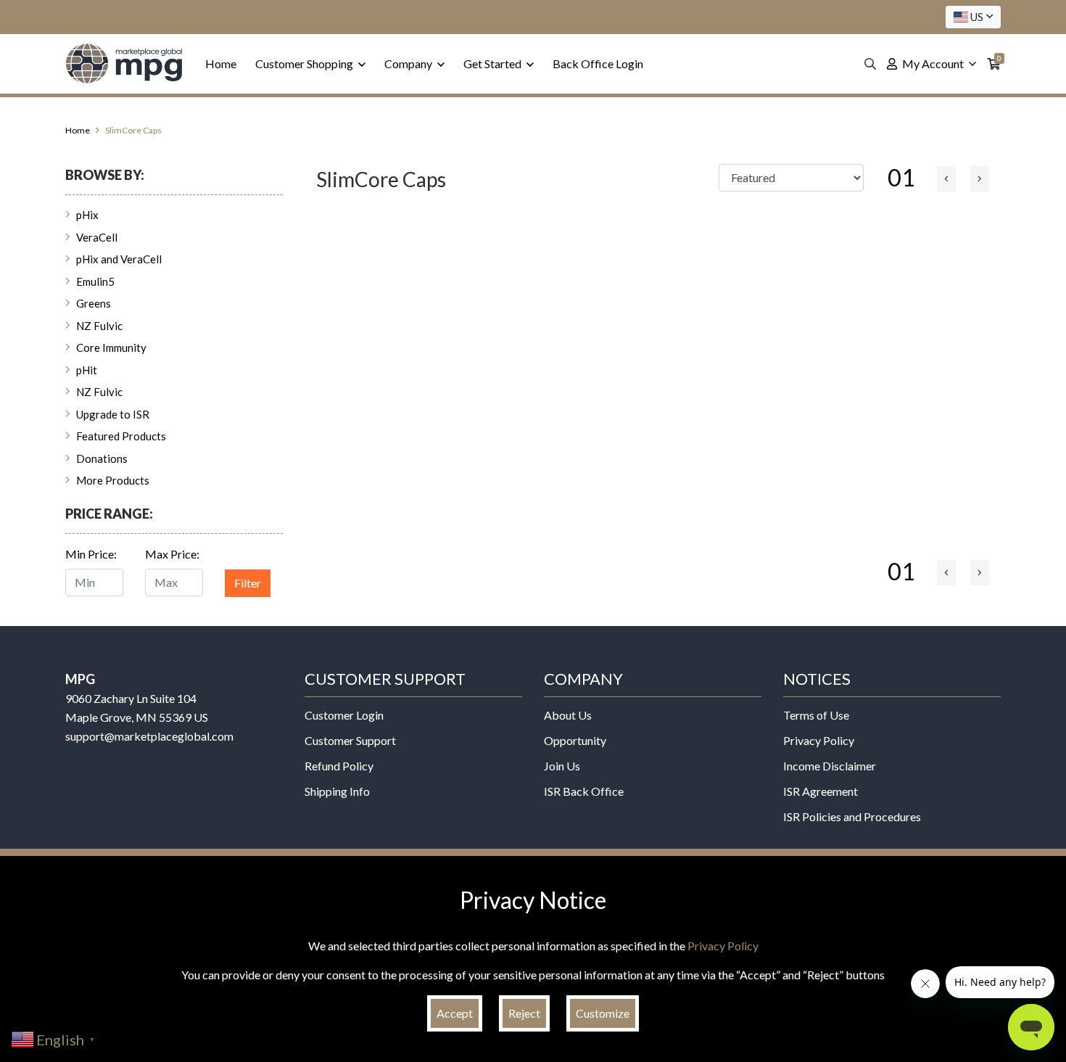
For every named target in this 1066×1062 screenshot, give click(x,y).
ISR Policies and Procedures (852, 816)
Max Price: (172, 554)
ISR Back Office (584, 791)
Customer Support (350, 740)
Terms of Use (816, 715)
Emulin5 (95, 281)
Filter (247, 583)
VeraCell (96, 237)
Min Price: (91, 554)
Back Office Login (598, 63)
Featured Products (121, 435)
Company (409, 63)
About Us (568, 715)
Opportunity (575, 740)
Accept (455, 1013)
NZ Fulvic (99, 325)
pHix (87, 214)
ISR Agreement (820, 791)
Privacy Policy (818, 740)
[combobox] (973, 17)
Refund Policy (339, 766)
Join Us (562, 766)
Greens (93, 303)
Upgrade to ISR (112, 414)
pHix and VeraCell (119, 259)
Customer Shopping (305, 63)
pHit (86, 369)
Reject (524, 1013)
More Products (112, 480)
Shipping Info (337, 791)
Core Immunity (111, 347)
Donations (102, 458)
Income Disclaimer (829, 766)
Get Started (493, 63)
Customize (602, 1013)
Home (220, 63)
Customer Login (344, 715)
